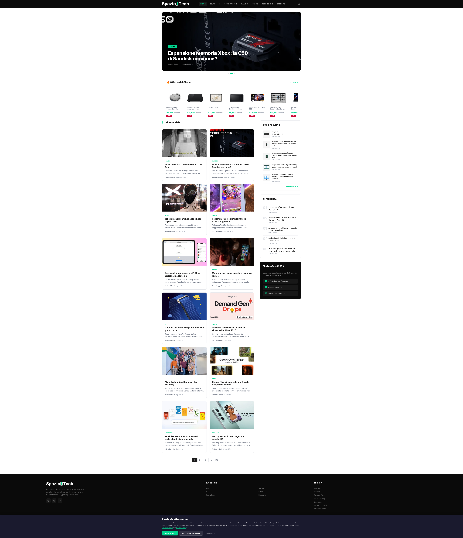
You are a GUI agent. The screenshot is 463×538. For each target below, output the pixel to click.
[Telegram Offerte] (48, 500)
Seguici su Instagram (276, 293)
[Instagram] (54, 500)
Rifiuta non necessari (191, 533)
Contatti (317, 492)
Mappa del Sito (320, 509)
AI (220, 4)
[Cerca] (299, 4)
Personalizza (209, 533)
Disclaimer (318, 502)
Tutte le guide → (291, 186)
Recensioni (267, 4)
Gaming (245, 4)
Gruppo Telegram (275, 287)
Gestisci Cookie (320, 505)
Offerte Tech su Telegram (278, 281)
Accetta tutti (170, 533)
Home (203, 4)
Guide (255, 4)
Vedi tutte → (293, 82)
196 (216, 460)
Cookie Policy (181, 528)
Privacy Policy (167, 528)
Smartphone (230, 4)
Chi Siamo (318, 488)
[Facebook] (60, 500)
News (212, 4)
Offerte (281, 4)
